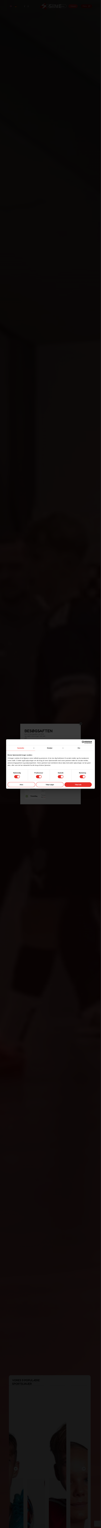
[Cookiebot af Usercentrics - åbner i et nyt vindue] (83, 742)
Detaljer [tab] (49, 748)
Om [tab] (79, 748)
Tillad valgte (50, 784)
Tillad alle (78, 784)
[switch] (39, 776)
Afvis (21, 784)
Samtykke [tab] (20, 748)
